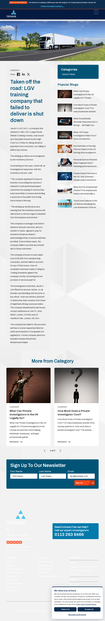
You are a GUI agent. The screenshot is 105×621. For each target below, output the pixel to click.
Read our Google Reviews (18, 547)
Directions (75, 574)
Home (9, 562)
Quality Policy (12, 587)
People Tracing (45, 565)
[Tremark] (11, 14)
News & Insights (13, 572)
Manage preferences (77, 615)
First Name (16, 471)
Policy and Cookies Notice (86, 604)
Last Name (45, 471)
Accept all (89, 609)
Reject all (65, 609)
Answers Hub (12, 580)
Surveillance (43, 572)
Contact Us (11, 590)
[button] (45, 450)
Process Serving (45, 562)
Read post (14, 442)
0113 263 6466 (69, 534)
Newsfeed (11, 576)
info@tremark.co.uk (22, 539)
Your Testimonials (14, 583)
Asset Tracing (44, 569)
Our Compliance (13, 569)
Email (71, 471)
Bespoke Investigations (48, 576)
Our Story (10, 565)
